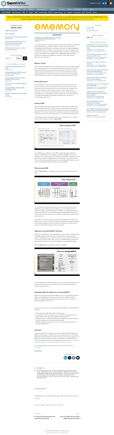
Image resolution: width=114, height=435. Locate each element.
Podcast (84, 9)
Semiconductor (41, 9)
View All (19, 27)
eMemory (42, 40)
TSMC (36, 12)
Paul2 (94, 96)
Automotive (77, 12)
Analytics (53, 9)
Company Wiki (90, 27)
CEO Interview (90, 29)
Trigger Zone (41, 377)
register (42, 405)
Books (70, 9)
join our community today (85, 19)
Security (61, 9)
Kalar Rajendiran (39, 39)
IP (24, 9)
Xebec (92, 74)
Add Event (13, 27)
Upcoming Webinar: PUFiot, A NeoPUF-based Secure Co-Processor (15, 78)
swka (94, 49)
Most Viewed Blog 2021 (93, 30)
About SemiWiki (64, 432)
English (91, 37)
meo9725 (95, 73)
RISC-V (50, 12)
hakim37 (95, 65)
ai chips (55, 370)
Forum (13, 9)
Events (95, 12)
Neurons (67, 375)
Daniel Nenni (94, 51)
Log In (99, 3)
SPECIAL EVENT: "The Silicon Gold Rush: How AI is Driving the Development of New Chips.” (98, 46)
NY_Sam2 (93, 58)
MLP (72, 373)
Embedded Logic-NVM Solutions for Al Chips (47, 38)
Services (31, 9)
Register (93, 3)
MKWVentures (94, 66)
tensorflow (74, 376)
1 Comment (37, 41)
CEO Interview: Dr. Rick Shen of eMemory (16, 83)
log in (47, 405)
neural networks (57, 375)
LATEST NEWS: (6, 12)
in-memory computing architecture (50, 373)
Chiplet (31, 12)
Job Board (77, 9)
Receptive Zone (63, 376)
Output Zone (53, 376)
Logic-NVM (67, 373)
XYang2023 (95, 87)
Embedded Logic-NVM (48, 372)
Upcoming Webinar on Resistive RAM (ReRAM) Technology (14, 88)
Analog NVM (63, 370)
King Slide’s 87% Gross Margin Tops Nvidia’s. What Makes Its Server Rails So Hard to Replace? (97, 93)
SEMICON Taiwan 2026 (11, 30)
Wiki (8, 9)
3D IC (83, 12)
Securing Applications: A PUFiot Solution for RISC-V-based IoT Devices (15, 73)
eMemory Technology (71, 372)
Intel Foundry (43, 12)
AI (65, 12)
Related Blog (38, 351)
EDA (19, 9)
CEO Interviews (16, 12)
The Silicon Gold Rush (92, 115)
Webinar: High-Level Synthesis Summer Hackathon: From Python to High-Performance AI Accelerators (15, 43)
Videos (92, 9)
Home (2, 9)
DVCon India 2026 (10, 34)
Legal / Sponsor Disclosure (52, 432)
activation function (44, 370)
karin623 (93, 98)
